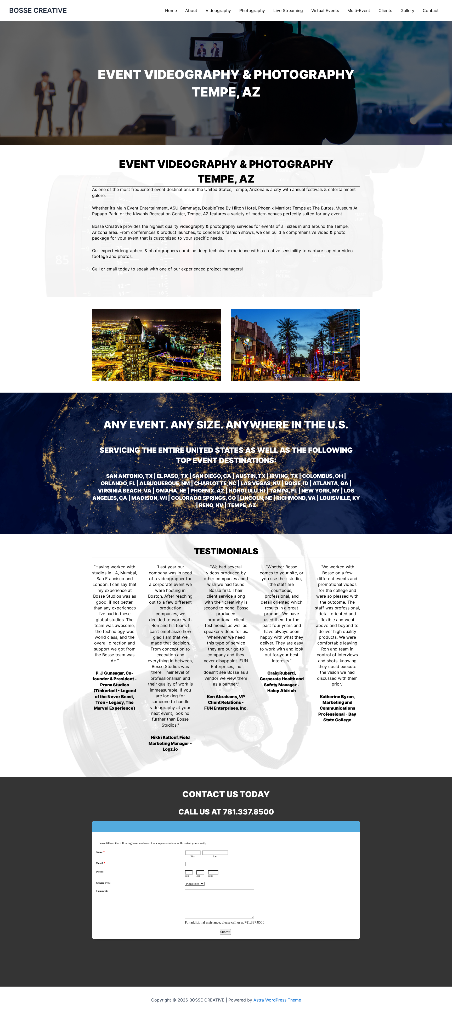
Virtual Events (325, 10)
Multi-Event (358, 10)
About (191, 10)
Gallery (407, 10)
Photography (252, 10)
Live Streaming (288, 10)
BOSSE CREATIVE (38, 10)
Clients (385, 10)
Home (171, 10)
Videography (218, 10)
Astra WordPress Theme (277, 1000)
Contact (431, 10)
